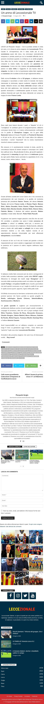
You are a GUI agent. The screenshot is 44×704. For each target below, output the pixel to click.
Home (2, 7)
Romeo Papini (16, 356)
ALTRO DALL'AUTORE (29, 446)
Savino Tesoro (34, 356)
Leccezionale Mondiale (34, 350)
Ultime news (29, 9)
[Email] (36, 21)
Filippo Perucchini (33, 349)
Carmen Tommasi (12, 349)
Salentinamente (25, 356)
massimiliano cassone (35, 352)
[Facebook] (3, 21)
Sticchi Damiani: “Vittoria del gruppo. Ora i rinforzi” (7, 462)
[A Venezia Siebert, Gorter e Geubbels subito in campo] (36, 455)
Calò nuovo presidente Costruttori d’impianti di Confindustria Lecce (10, 376)
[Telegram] (17, 21)
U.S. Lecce (21, 358)
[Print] (41, 21)
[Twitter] (8, 21)
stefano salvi (5, 358)
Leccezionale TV (6, 352)
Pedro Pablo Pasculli (27, 354)
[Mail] (23, 441)
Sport (7, 7)
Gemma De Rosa (14, 350)
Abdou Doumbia (10, 347)
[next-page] (23, 466)
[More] (40, 366)
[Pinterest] (27, 21)
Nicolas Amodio (16, 354)
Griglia (3, 680)
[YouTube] (32, 595)
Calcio (11, 7)
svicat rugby (14, 358)
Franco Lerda (5, 350)
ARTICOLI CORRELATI (15, 446)
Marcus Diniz (24, 352)
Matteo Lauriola (6, 354)
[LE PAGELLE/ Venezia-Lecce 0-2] (22, 455)
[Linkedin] (31, 21)
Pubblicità (34, 696)
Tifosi (2, 686)
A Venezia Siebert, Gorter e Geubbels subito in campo (34, 462)
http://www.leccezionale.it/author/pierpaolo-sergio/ (22, 397)
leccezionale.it (16, 352)
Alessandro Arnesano (21, 347)
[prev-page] (21, 466)
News (2, 683)
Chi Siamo (9, 696)
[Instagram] (18, 595)
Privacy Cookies (18, 696)
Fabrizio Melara (22, 349)
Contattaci (27, 696)
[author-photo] (22, 388)
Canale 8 (4, 349)
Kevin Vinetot (23, 350)
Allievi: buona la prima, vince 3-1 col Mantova (34, 375)
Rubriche (14, 9)
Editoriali (21, 9)
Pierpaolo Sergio (7, 16)
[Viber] (22, 21)
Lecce (3, 677)
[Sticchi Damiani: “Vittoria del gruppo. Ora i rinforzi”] (7, 455)
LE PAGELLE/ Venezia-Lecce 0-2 (21, 461)
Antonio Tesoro (33, 347)
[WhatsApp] (12, 21)
